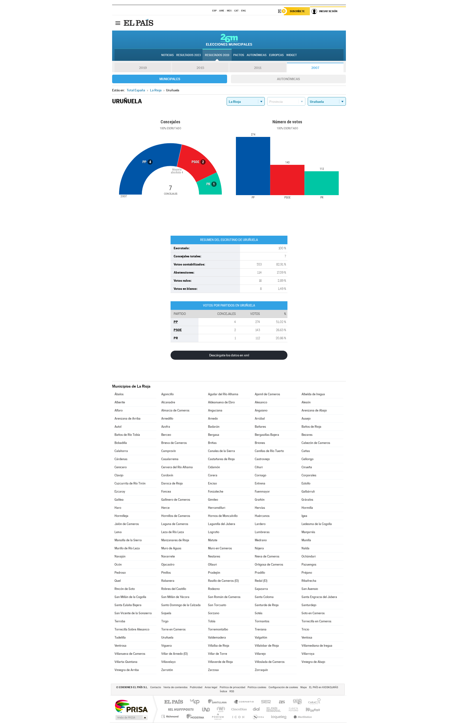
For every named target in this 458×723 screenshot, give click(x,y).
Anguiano (261, 410)
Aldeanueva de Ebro (221, 402)
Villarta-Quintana (125, 662)
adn (295, 702)
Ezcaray (119, 491)
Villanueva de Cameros (129, 653)
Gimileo (213, 499)
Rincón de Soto (124, 589)
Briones (260, 443)
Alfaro (118, 410)
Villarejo (260, 653)
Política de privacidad (232, 687)
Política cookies (257, 687)
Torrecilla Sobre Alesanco (131, 629)
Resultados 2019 (217, 55)
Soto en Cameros (313, 613)
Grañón (260, 499)
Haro (117, 508)
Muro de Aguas (171, 548)
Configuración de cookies (283, 687)
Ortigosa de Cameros (269, 564)
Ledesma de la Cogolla (317, 524)
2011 (257, 68)
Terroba (119, 621)
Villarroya (308, 653)
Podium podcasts (217, 716)
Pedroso (120, 572)
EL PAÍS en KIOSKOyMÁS (323, 687)
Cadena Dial (256, 709)
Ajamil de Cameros (267, 394)
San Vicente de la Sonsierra (133, 613)
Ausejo (306, 418)
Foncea (166, 491)
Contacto (155, 687)
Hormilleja (121, 516)
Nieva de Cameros (267, 556)
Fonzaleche (215, 491)
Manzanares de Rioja (175, 540)
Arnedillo (167, 418)
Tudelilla (120, 637)
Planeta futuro (291, 709)
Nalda (305, 548)
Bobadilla (120, 443)
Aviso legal (211, 687)
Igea (304, 516)
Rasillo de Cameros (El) (223, 581)
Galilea (119, 499)
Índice (223, 691)
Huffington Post (180, 709)
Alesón (306, 402)
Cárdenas (120, 459)
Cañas (306, 451)
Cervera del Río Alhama (177, 467)
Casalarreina (169, 459)
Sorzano (213, 613)
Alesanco (261, 402)
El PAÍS (173, 702)
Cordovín (167, 475)
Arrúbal (260, 418)
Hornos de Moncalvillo (223, 516)
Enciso (212, 483)
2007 (315, 68)
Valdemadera (217, 637)
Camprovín (168, 451)
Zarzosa (213, 670)
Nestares (214, 556)
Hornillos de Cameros (175, 516)
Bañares (260, 426)
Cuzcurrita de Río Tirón (130, 483)
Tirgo (164, 621)
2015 (200, 68)
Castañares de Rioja (221, 459)
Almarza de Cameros (175, 410)
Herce (165, 508)
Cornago (260, 475)
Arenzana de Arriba (127, 418)
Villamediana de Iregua (317, 645)
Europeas (276, 55)
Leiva (118, 532)
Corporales (309, 475)
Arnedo (213, 418)
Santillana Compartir (244, 702)
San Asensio (310, 589)
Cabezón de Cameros (316, 443)
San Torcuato (217, 605)
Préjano (307, 572)
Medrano (261, 540)
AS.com (279, 702)
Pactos (238, 55)
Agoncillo (167, 394)
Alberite (119, 402)
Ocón (118, 564)
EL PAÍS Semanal (274, 709)
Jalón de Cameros (126, 524)
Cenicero (120, 467)
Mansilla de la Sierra (128, 540)
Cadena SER (264, 702)
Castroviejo (262, 459)
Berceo (166, 435)
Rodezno (214, 589)
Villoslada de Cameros (270, 662)
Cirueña (307, 467)
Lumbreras (262, 532)
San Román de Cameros (224, 597)
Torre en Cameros (173, 629)
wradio (220, 709)
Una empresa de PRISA (131, 706)
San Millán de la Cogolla (130, 597)
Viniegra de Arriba (126, 670)
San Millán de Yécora (175, 597)
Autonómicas (288, 79)
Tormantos (262, 621)
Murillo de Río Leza (127, 548)
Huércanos (262, 516)
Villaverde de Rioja (220, 662)
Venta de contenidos (175, 687)
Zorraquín (261, 670)
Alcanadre (168, 402)
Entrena (260, 483)
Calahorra (121, 451)
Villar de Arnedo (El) (174, 653)
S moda (258, 716)
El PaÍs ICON (238, 716)
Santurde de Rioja (267, 605)
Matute (212, 540)
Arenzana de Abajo (314, 410)
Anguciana (215, 410)
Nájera (259, 548)
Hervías (260, 508)
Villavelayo (168, 662)
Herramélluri (216, 508)
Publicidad (196, 687)
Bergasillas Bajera (267, 435)
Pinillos (166, 572)
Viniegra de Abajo (313, 662)
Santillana (219, 702)
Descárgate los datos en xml (229, 355)
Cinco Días (238, 709)
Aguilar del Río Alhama (223, 394)
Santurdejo (309, 605)
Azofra (165, 426)
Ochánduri (309, 556)
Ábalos (119, 394)
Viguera (166, 645)
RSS (231, 691)
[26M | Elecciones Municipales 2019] (229, 40)
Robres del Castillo (173, 589)
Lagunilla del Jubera (221, 524)
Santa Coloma (264, 597)
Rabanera (167, 581)
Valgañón (261, 637)
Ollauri (212, 564)
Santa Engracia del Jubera (319, 597)
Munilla (306, 540)
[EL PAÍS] (139, 23)
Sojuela (166, 613)
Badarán (213, 426)
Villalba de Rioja (218, 645)
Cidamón (214, 467)
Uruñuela (167, 637)
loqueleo (279, 716)
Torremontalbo (218, 629)
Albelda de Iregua (313, 394)
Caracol (313, 702)
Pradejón (214, 572)
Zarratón (167, 670)
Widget (291, 55)
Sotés (258, 613)
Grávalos (307, 499)
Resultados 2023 (188, 55)
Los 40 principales (196, 702)
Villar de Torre (217, 653)
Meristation (302, 716)
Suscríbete (297, 11)
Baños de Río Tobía (127, 435)
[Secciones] (118, 23)
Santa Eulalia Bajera (127, 605)
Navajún (119, 556)
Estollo (306, 483)
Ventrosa (120, 645)
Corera (212, 475)
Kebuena (308, 709)
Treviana (260, 629)
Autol (117, 426)
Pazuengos (309, 564)
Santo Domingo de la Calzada (181, 605)
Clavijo (118, 475)
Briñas (212, 443)
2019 (143, 68)
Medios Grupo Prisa (131, 717)
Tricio (305, 629)
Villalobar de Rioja (267, 645)
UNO (206, 709)
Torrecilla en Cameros (316, 621)
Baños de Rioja (311, 426)
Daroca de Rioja (172, 483)
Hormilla (307, 508)
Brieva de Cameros (174, 443)
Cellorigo (307, 459)
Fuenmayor (262, 491)
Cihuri (259, 467)
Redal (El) (261, 581)
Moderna (194, 716)
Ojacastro (167, 564)
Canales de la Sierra (221, 451)
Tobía (211, 621)
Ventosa (307, 637)
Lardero (260, 524)
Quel (117, 581)
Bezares (307, 435)
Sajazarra (261, 589)
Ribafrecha (309, 581)
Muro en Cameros (220, 548)
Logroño (213, 532)
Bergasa (213, 435)
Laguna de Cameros (174, 524)
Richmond (170, 716)
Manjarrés (308, 532)
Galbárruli (308, 491)
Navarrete (168, 556)
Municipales (169, 79)
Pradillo (260, 572)
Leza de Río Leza (172, 532)
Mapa (303, 687)
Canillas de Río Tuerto (269, 451)
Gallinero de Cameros (175, 499)
